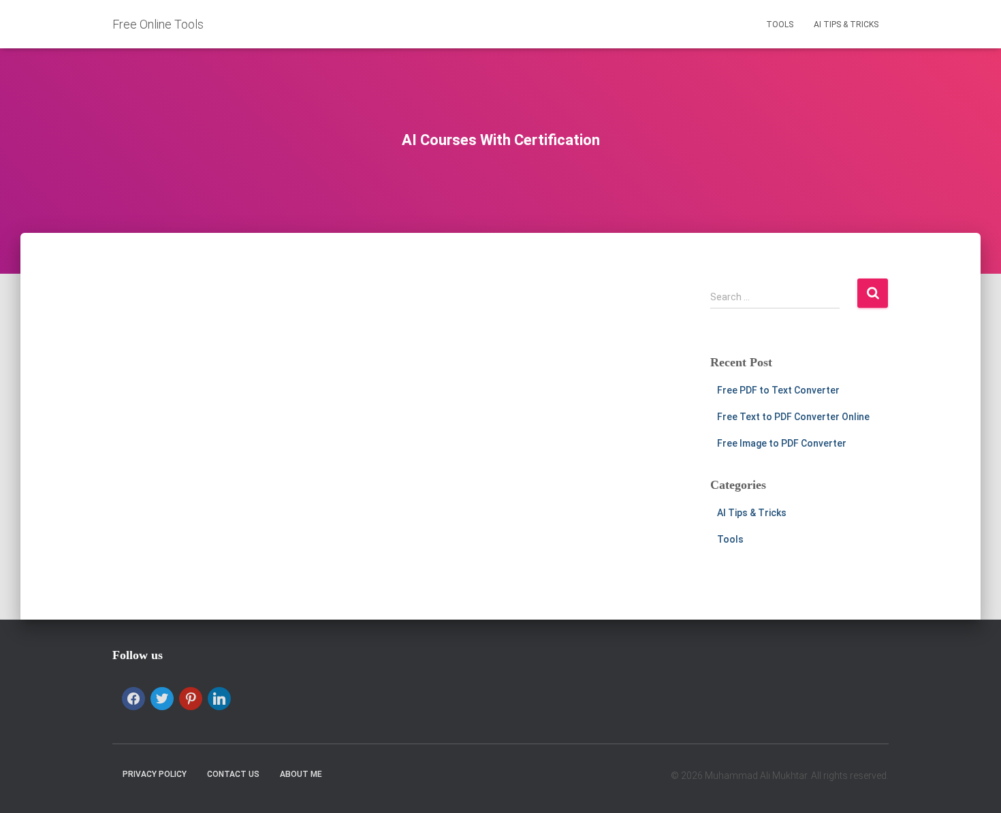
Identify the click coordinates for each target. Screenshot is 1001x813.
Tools (779, 24)
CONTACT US (233, 774)
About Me (301, 774)
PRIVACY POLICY (155, 774)
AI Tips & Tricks (846, 24)
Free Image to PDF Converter (781, 443)
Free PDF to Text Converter (778, 390)
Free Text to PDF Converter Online (793, 416)
